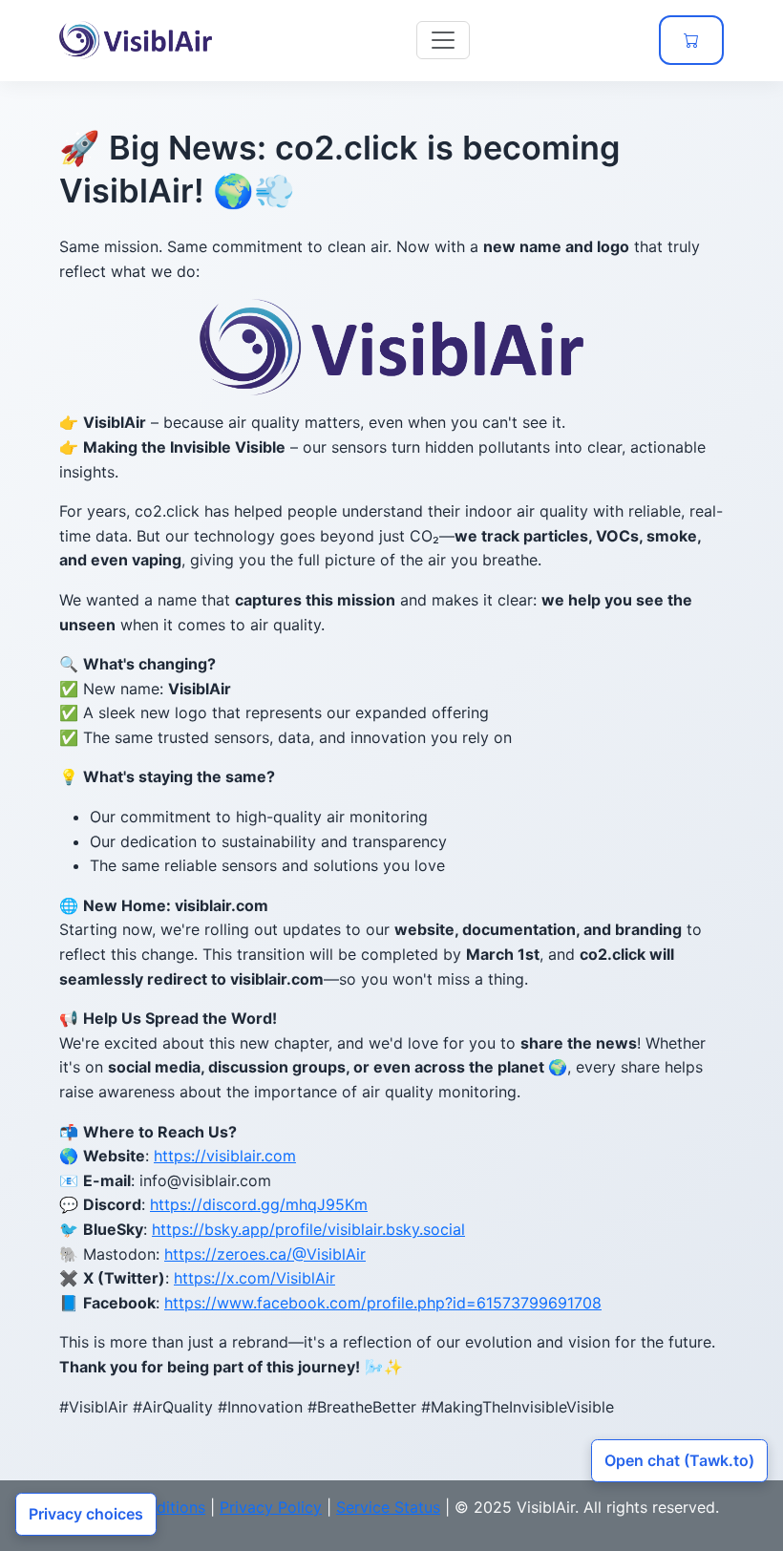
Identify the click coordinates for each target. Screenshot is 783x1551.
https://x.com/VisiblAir (254, 1277)
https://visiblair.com (225, 1155)
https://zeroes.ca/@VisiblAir (265, 1254)
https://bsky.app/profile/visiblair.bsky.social (308, 1229)
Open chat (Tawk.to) (679, 1460)
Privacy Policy (271, 1507)
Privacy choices (86, 1513)
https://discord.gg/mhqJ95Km (259, 1204)
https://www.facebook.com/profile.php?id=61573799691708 (383, 1302)
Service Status (388, 1507)
